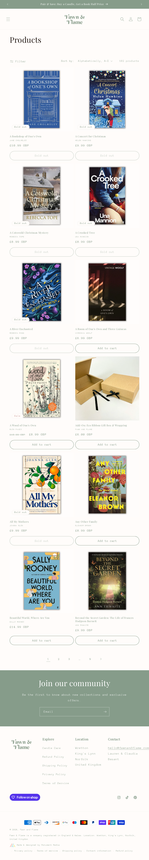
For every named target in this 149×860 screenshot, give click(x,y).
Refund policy (124, 851)
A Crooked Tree (85, 232)
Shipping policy (72, 851)
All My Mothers (19, 521)
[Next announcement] (141, 4)
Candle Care (51, 748)
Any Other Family (86, 521)
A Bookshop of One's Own (26, 136)
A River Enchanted (21, 329)
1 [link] (48, 659)
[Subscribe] (105, 711)
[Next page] (100, 659)
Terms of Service (55, 783)
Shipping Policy (55, 765)
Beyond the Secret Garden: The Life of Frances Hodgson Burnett (104, 619)
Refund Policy (53, 756)
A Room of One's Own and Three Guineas (100, 329)
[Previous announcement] (7, 4)
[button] (8, 19)
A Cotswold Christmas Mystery (29, 232)
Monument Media (51, 845)
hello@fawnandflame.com (128, 747)
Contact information (99, 851)
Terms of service (47, 851)
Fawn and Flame (29, 830)
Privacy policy (23, 851)
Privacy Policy (54, 774)
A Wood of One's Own (23, 425)
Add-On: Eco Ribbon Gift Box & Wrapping (101, 425)
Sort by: (67, 60)
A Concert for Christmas (90, 136)
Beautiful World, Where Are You (30, 617)
